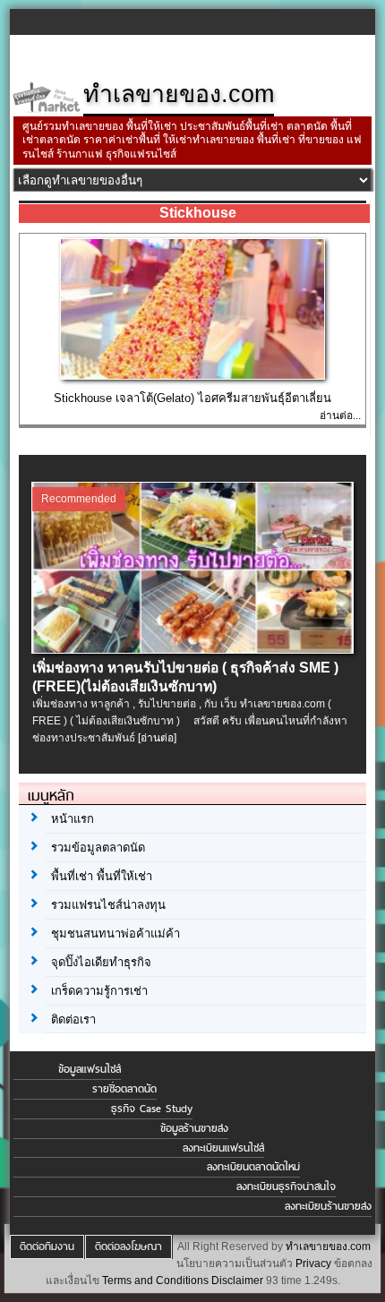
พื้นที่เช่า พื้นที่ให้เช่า (101, 876)
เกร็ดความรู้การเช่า (99, 991)
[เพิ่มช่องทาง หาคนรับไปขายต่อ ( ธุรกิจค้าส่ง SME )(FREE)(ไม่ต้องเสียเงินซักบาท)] (193, 649)
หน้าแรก (72, 819)
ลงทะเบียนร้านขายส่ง (328, 1206)
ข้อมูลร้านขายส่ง (194, 1128)
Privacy (313, 1263)
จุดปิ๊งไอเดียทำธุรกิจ (101, 962)
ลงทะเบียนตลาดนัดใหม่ (253, 1167)
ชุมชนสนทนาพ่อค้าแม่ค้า (115, 933)
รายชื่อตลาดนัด (124, 1089)
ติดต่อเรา (73, 1019)
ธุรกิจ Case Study (151, 1109)
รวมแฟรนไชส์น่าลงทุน (108, 905)
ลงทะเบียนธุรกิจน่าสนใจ (286, 1186)
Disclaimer (237, 1280)
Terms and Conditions (155, 1280)
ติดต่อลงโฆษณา (128, 1246)
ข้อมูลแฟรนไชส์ (89, 1069)
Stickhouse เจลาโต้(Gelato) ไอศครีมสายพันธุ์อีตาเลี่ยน (192, 398)
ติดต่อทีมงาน (47, 1246)
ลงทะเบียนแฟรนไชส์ (223, 1148)
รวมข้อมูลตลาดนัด (98, 847)
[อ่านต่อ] (157, 738)
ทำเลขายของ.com (328, 1246)
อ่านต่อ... (340, 415)
